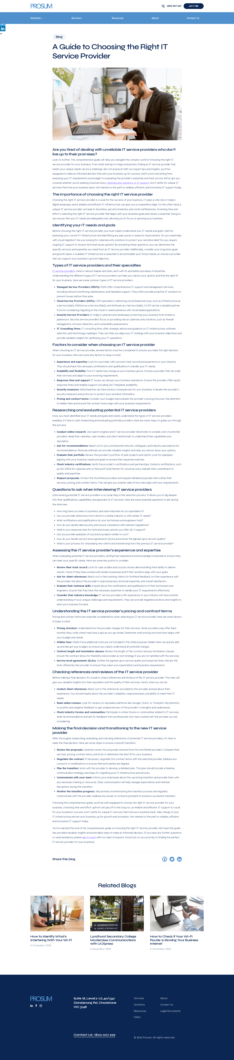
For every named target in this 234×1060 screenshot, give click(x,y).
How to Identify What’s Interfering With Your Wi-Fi (51, 938)
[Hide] (1, 34)
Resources (118, 18)
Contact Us (193, 18)
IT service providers (63, 271)
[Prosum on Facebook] (36, 1005)
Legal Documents (170, 1011)
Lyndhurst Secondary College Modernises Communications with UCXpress (113, 940)
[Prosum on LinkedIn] (31, 1005)
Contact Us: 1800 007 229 (94, 1035)
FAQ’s (137, 1017)
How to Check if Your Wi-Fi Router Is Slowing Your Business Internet (174, 940)
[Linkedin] (2, 28)
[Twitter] (172, 859)
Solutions (35, 18)
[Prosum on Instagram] (41, 1005)
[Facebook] (164, 859)
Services (76, 18)
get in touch (89, 837)
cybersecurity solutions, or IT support (128, 182)
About (155, 18)
